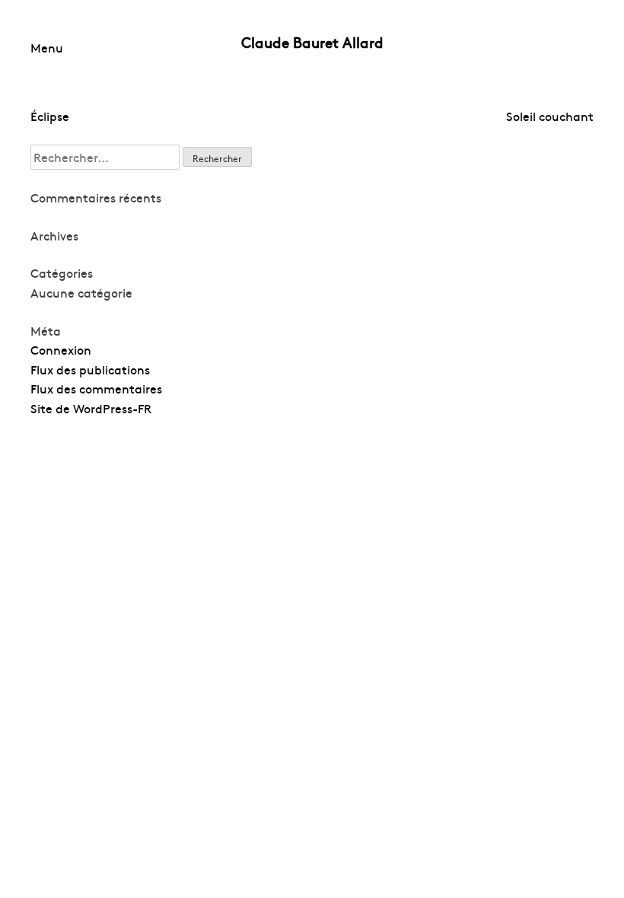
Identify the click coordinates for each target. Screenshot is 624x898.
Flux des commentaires (96, 388)
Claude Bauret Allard (312, 42)
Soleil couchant (550, 115)
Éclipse (49, 115)
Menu (46, 47)
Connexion (60, 349)
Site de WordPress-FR (90, 408)
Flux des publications (90, 369)
